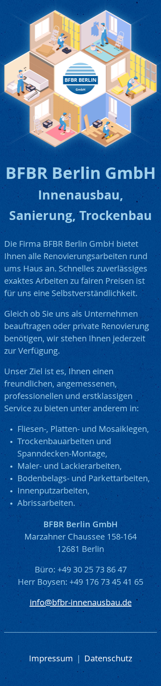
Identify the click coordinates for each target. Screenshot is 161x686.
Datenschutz (108, 659)
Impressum (51, 659)
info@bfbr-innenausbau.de (81, 603)
